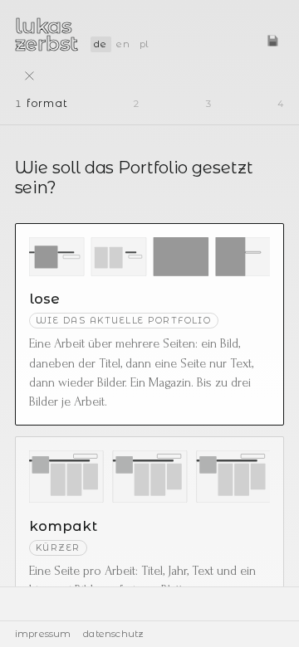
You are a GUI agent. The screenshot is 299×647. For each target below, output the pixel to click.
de (100, 44)
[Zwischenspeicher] (272, 40)
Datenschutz (114, 634)
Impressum (43, 634)
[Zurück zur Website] (29, 75)
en (123, 44)
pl (145, 44)
